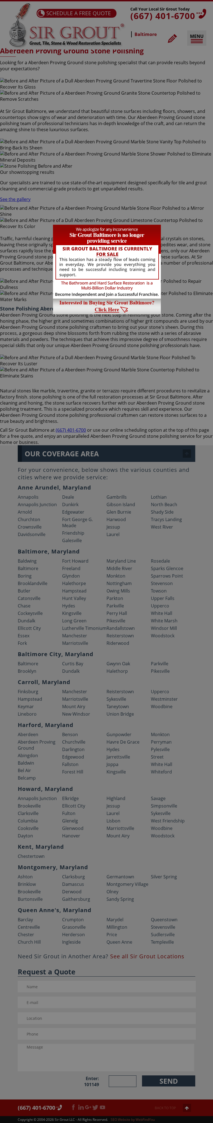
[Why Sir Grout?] (107, 313)
